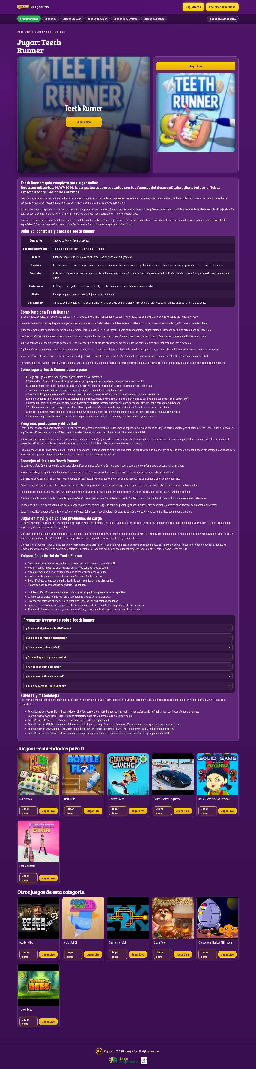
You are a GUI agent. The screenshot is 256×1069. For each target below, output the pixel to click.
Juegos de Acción (97, 18)
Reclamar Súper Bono (222, 7)
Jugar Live (195, 66)
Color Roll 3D (71, 942)
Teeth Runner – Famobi (40, 720)
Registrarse (193, 7)
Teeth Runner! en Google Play (43, 711)
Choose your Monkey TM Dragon (215, 942)
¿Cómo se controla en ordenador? (46, 637)
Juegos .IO (50, 18)
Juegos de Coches (154, 18)
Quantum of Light (118, 942)
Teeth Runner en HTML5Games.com (46, 724)
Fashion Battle (27, 866)
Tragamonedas (29, 18)
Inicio (20, 31)
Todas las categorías (223, 18)
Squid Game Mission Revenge (214, 799)
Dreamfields (160, 942)
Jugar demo (84, 122)
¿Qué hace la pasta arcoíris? (43, 666)
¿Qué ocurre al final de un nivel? (45, 676)
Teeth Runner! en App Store (42, 715)
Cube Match (25, 799)
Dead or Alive (26, 942)
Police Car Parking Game (167, 799)
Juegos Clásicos (72, 18)
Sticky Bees (25, 1009)
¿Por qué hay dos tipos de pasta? (46, 657)
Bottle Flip (69, 799)
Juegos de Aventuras (125, 18)
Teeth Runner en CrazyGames (43, 728)
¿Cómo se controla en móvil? (43, 647)
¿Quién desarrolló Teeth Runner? (46, 685)
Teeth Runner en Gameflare (42, 733)
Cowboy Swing (116, 799)
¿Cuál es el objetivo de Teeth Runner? (48, 628)
